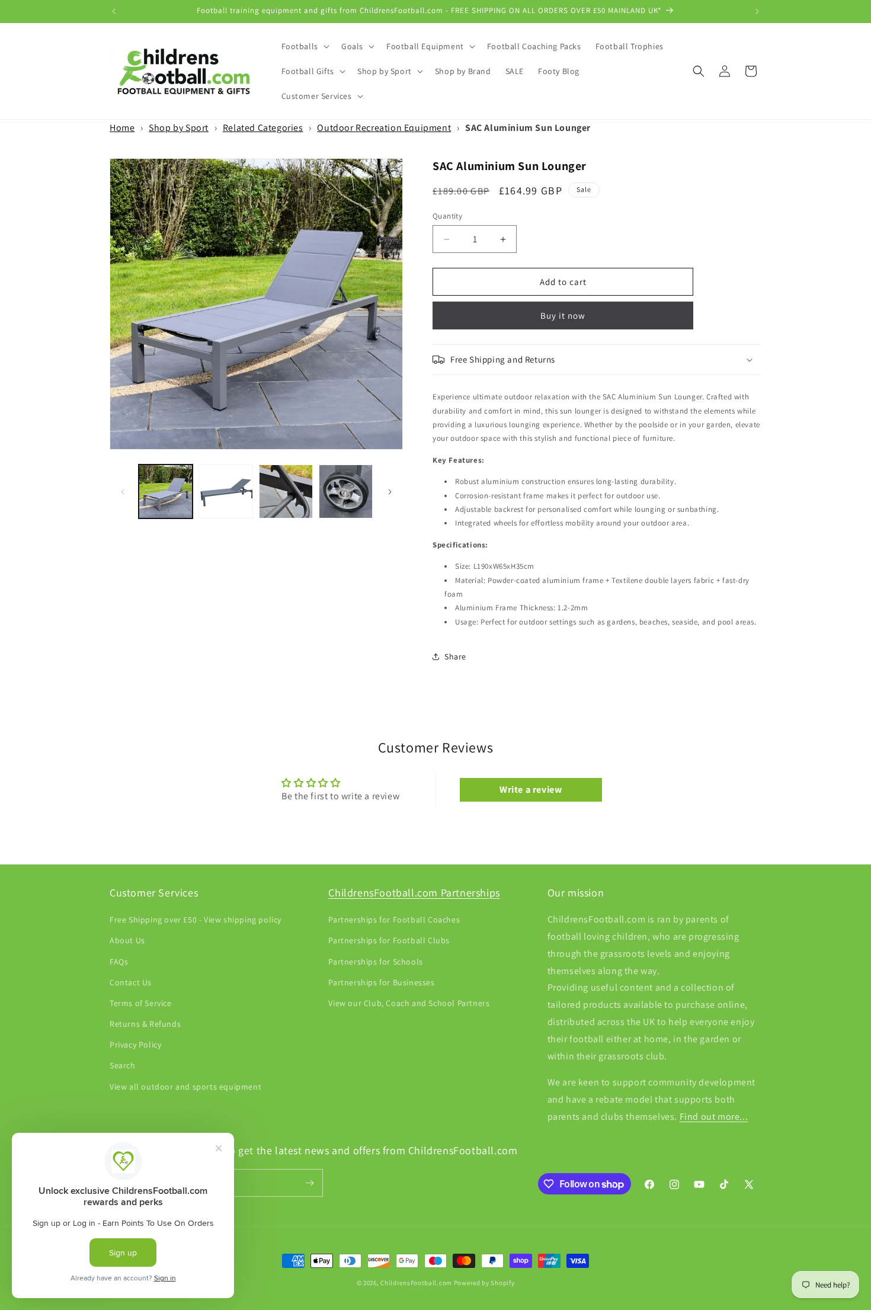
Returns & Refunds (145, 1023)
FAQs (119, 961)
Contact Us (131, 982)
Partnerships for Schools (375, 961)
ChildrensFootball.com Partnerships (413, 892)
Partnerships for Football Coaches (394, 919)
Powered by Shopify (484, 1283)
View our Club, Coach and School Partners (408, 1003)
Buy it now (562, 315)
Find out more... (714, 1116)
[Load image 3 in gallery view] (286, 491)
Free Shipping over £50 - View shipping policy (195, 919)
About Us (127, 940)
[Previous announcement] (114, 11)
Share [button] (455, 656)
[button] (304, 46)
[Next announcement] (757, 11)
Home (122, 127)
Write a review (530, 789)
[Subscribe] (309, 1183)
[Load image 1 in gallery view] (166, 491)
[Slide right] (390, 492)
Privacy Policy (135, 1044)
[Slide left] (123, 492)
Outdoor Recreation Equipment (384, 127)
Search (123, 1065)
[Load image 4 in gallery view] (346, 491)
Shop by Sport (179, 127)
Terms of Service (141, 1003)
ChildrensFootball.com (416, 1283)
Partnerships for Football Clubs (389, 940)
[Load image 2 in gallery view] (225, 491)
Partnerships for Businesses (381, 982)
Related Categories (263, 127)
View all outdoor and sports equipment (185, 1086)
